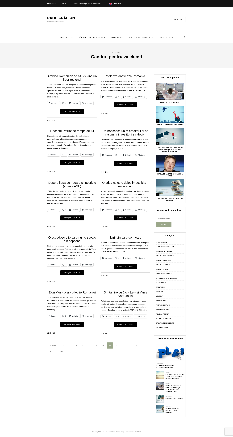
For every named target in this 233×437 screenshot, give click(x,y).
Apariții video (166, 37)
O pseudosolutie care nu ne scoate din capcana (72, 239)
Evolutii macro (162, 269)
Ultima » (60, 351)
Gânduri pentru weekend (92, 37)
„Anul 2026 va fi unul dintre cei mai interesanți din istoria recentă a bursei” (170, 149)
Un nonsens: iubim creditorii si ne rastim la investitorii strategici (125, 132)
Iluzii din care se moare (125, 237)
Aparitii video (161, 242)
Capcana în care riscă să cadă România (172, 411)
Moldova (159, 296)
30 (123, 345)
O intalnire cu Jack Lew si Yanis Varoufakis (125, 294)
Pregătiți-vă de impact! (169, 102)
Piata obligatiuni (163, 305)
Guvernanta (161, 283)
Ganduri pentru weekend (166, 278)
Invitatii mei (160, 287)
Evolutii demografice (165, 256)
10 (76, 345)
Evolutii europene (163, 260)
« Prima (53, 345)
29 (116, 345)
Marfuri (159, 292)
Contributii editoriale (165, 247)
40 (136, 345)
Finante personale (164, 274)
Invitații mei (117, 37)
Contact (64, 3)
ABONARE (178, 19)
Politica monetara (163, 318)
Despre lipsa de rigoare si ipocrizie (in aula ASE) (72, 184)
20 (83, 345)
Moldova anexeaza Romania (125, 76)
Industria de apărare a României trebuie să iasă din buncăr (175, 377)
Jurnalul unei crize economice (170, 125)
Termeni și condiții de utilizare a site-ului (88, 3)
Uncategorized (162, 327)
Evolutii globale (163, 265)
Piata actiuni (161, 301)
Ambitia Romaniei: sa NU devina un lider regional (72, 77)
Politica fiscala (162, 314)
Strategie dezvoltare (165, 323)
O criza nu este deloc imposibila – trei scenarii (125, 184)
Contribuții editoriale (141, 37)
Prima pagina (52, 3)
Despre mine (66, 37)
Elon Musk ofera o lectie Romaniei (72, 292)
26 (96, 345)
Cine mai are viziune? (174, 399)
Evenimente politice (164, 251)
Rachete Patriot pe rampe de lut (72, 131)
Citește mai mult (72, 111)
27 (103, 345)
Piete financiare (162, 309)
